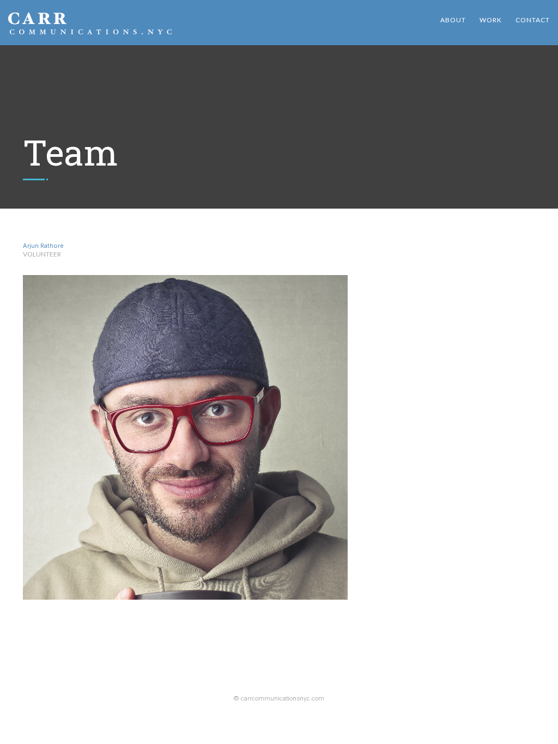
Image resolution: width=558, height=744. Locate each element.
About (453, 20)
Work (491, 20)
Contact (532, 20)
